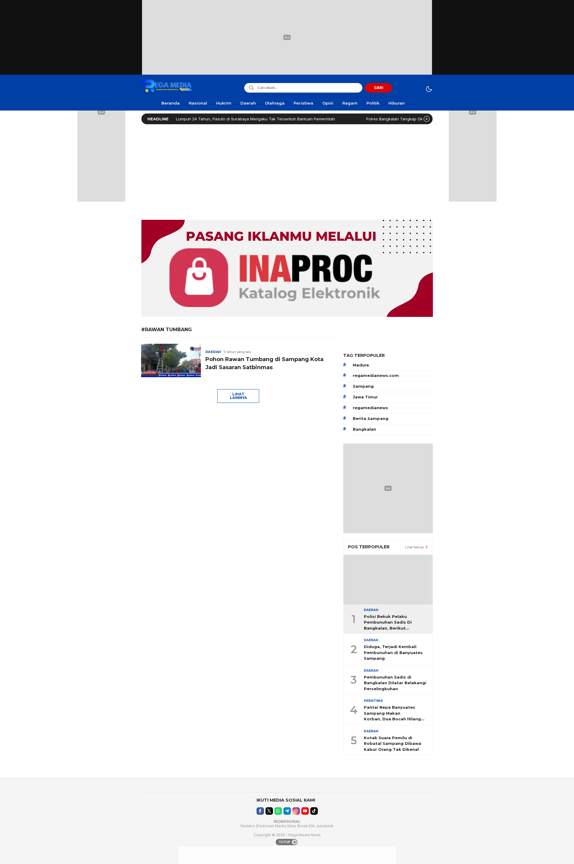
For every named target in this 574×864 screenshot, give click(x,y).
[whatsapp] (278, 811)
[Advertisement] (287, 170)
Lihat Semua (414, 547)
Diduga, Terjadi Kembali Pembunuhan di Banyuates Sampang (393, 652)
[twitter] (269, 811)
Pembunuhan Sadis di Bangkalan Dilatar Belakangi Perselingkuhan (395, 683)
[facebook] (260, 811)
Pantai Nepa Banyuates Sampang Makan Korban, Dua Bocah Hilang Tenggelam (392, 713)
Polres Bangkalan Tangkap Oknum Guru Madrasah (392, 118)
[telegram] (287, 811)
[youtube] (305, 811)
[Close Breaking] (426, 119)
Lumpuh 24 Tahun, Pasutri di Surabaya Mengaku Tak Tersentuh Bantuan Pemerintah (235, 118)
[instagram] (296, 811)
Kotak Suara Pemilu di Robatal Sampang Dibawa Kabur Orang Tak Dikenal (392, 743)
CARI (378, 87)
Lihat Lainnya (238, 396)
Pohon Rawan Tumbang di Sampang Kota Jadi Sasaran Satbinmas (264, 363)
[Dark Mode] (429, 89)
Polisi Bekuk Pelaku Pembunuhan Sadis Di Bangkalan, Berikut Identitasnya (388, 622)
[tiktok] (314, 811)
